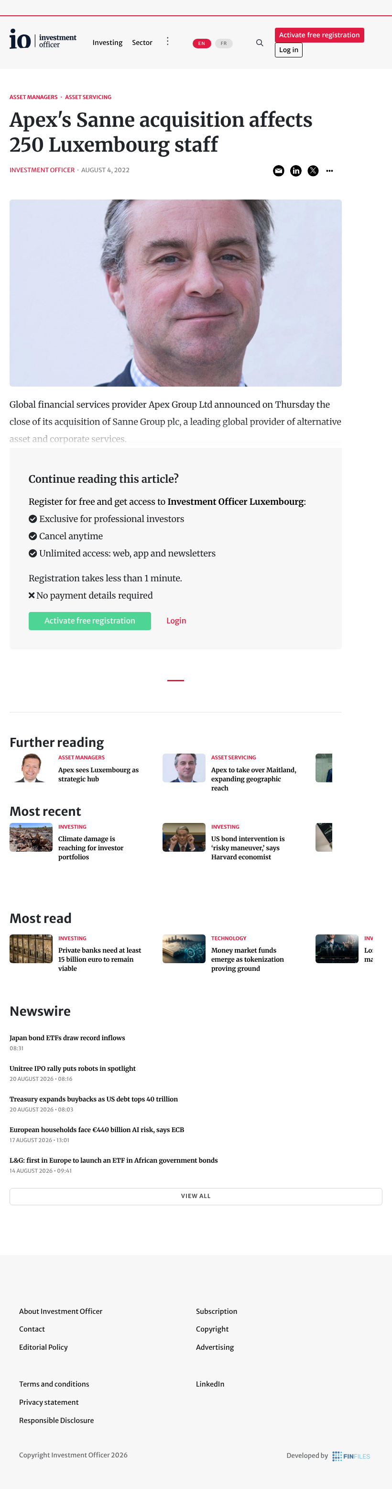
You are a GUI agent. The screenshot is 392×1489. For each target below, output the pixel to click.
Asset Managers (34, 97)
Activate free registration (319, 35)
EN (202, 43)
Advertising (215, 1347)
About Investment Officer (60, 1311)
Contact (32, 1329)
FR (224, 43)
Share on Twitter (313, 171)
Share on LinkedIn (296, 171)
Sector (142, 42)
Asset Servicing (88, 97)
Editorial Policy (43, 1347)
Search (259, 42)
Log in (288, 50)
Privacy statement (49, 1402)
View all (196, 1196)
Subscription (217, 1311)
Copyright (212, 1329)
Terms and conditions (54, 1384)
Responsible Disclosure (56, 1420)
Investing (108, 42)
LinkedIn (210, 1384)
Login (176, 621)
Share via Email (278, 171)
